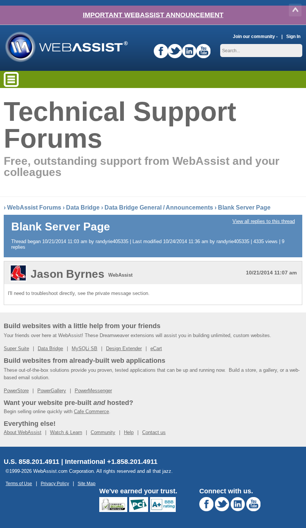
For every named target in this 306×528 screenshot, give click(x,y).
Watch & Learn (66, 432)
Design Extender (124, 348)
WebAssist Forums (34, 207)
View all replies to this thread (263, 221)
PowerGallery (51, 390)
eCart (156, 348)
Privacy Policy (55, 483)
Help (129, 432)
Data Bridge (83, 207)
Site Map (87, 483)
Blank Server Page (244, 207)
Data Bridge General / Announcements (158, 207)
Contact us (154, 432)
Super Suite (16, 348)
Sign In (293, 36)
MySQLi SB (84, 348)
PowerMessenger (93, 390)
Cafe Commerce (91, 411)
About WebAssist (22, 432)
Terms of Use (19, 483)
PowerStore (16, 390)
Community (103, 432)
